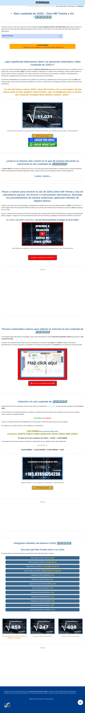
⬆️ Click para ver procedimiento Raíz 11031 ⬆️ (43, 383)
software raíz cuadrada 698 (70, 636)
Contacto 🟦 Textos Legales (46, 699)
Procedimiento (37, 47)
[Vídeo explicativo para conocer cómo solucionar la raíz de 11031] (42, 234)
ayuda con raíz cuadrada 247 (42, 636)
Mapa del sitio (32, 699)
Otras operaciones (57, 47)
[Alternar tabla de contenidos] (59, 36)
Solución (46, 47)
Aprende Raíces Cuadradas (33, 6)
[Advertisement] (42, 293)
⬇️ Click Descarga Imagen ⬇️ (42, 136)
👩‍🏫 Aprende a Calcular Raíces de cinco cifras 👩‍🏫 (42, 257)
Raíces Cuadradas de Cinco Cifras (47, 6)
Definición (27, 47)
